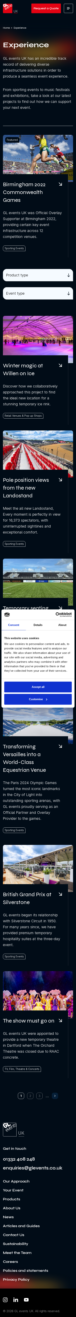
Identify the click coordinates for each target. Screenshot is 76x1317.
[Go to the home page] (13, 1130)
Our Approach (16, 1181)
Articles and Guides (21, 1226)
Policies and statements (25, 1270)
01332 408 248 (19, 1159)
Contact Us (13, 1235)
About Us (11, 1208)
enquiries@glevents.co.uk (32, 1168)
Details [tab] (38, 625)
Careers (10, 1261)
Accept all (38, 686)
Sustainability (15, 1243)
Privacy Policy (16, 1279)
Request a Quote (46, 8)
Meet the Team (17, 1252)
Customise (36, 699)
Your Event (13, 1190)
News (8, 1217)
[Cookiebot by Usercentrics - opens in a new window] (55, 614)
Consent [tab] (13, 625)
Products (11, 1199)
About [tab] (62, 625)
